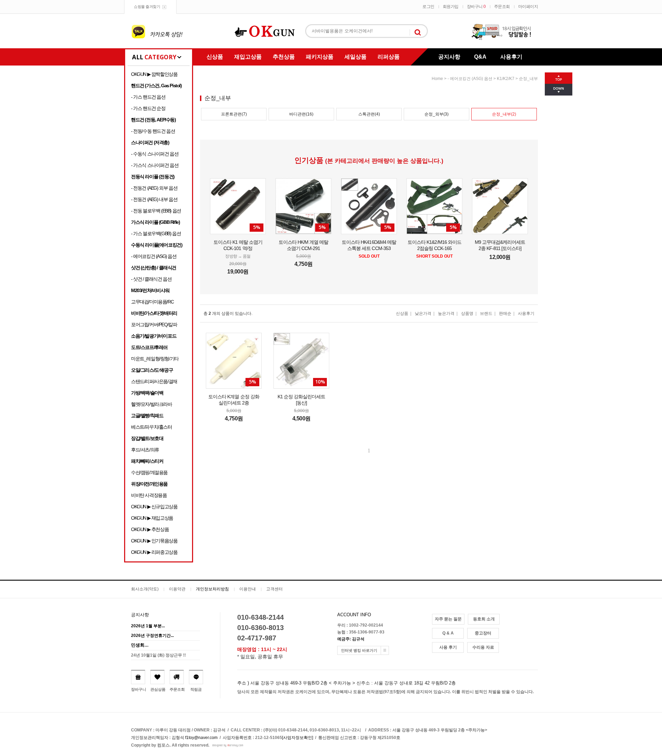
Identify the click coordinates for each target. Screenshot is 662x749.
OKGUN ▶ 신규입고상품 (154, 506)
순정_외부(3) (436, 114)
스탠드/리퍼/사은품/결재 (154, 381)
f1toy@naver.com (201, 737)
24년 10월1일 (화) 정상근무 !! (158, 655)
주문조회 (502, 6)
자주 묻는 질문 (448, 619)
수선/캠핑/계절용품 (149, 472)
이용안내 (247, 589)
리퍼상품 (389, 57)
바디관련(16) (301, 114)
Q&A (480, 57)
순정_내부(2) (504, 114)
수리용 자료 (483, 647)
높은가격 (446, 313)
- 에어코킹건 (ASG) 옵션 (154, 256)
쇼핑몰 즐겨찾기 (147, 6)
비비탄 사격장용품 (149, 495)
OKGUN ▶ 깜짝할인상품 (154, 74)
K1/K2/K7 (505, 78)
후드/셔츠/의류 (145, 449)
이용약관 (177, 589)
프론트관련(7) (234, 114)
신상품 (215, 57)
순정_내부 (528, 78)
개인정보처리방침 (212, 589)
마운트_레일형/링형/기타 (155, 358)
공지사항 (449, 57)
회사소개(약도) (145, 589)
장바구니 (476, 6)
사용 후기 (448, 647)
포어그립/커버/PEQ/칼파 (154, 324)
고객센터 (274, 589)
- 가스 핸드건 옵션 (148, 97)
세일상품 (355, 57)
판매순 (505, 313)
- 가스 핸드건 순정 (148, 108)
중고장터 (483, 633)
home (437, 78)
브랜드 (486, 313)
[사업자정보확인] (297, 737)
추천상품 (284, 57)
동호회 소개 (484, 619)
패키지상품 (319, 57)
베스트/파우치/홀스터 (151, 427)
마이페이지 (528, 6)
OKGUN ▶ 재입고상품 (152, 518)
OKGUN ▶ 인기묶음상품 (154, 540)
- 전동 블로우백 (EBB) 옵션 (156, 210)
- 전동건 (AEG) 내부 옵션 (154, 199)
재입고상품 (248, 57)
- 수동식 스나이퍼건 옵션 (154, 154)
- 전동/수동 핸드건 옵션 (153, 131)
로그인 (428, 6)
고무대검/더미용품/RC (152, 301)
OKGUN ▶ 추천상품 (150, 529)
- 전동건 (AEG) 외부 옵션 (154, 188)
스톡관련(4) (369, 114)
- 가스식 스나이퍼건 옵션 (154, 165)
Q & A (448, 633)
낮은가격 (423, 313)
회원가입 (451, 6)
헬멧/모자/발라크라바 (151, 404)
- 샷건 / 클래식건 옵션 (151, 279)
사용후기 (511, 57)
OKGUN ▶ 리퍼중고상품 (154, 552)
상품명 (467, 313)
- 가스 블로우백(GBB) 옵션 (156, 233)
